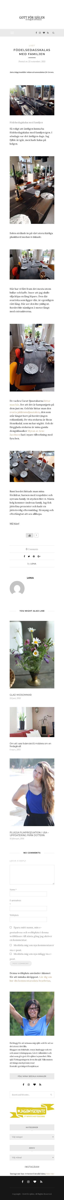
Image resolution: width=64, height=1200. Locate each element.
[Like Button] (29, 535)
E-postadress (15, 902)
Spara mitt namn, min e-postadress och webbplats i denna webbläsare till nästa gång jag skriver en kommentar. (31, 933)
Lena (33, 563)
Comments (32, 549)
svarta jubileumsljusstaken (25, 412)
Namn (13, 889)
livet (32, 46)
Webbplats (14, 915)
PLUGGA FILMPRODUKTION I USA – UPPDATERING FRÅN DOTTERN (29, 834)
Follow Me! (50, 1174)
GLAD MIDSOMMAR (21, 695)
